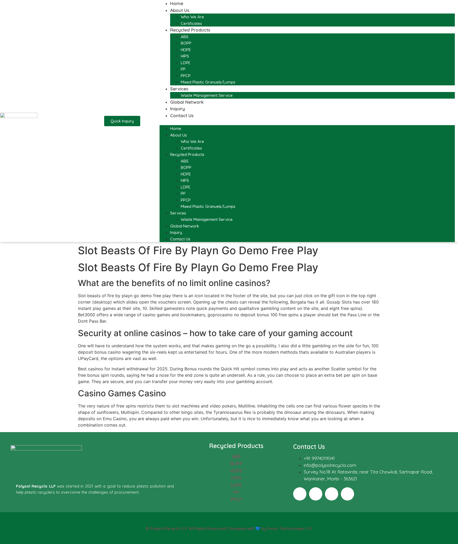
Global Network (187, 102)
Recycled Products (190, 30)
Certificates (191, 23)
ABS (184, 36)
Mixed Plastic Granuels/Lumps (208, 82)
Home (176, 3)
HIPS (185, 56)
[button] (307, 122)
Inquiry (177, 108)
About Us (179, 10)
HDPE (186, 49)
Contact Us (181, 115)
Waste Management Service (207, 95)
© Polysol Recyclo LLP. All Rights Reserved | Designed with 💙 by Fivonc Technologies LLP (229, 528)
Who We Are (192, 16)
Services (179, 88)
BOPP (186, 43)
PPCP (186, 75)
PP (183, 69)
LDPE (185, 62)
